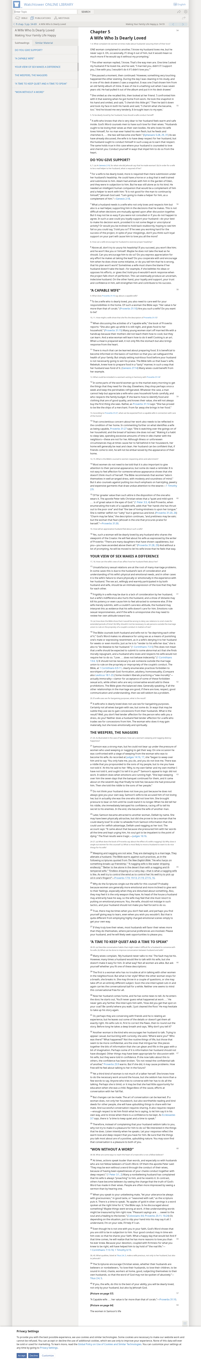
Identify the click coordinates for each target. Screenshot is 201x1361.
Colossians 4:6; (136, 1215)
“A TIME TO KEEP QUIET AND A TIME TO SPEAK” (41, 83)
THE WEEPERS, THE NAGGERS (31, 75)
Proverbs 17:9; (122, 878)
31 (166, 135)
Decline (34, 1355)
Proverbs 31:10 (108, 295)
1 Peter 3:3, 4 (142, 502)
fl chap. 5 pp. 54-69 (26, 24)
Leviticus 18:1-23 (104, 675)
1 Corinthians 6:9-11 (111, 668)
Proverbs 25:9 (111, 1064)
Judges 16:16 (139, 836)
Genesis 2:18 (104, 165)
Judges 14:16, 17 (135, 757)
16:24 (165, 1215)
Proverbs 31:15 (150, 317)
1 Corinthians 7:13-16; (102, 1250)
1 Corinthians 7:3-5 (142, 646)
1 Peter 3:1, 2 (115, 1174)
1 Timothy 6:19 (122, 1250)
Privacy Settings (49, 1347)
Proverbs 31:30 (110, 523)
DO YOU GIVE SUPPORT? (28, 50)
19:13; (133, 878)
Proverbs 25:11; (153, 1215)
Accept (21, 1355)
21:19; (140, 878)
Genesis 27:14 (130, 368)
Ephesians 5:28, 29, (154, 135)
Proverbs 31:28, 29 (148, 545)
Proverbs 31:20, (164, 512)
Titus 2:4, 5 (121, 1255)
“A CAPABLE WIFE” (24, 58)
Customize (48, 1355)
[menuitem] (185, 11)
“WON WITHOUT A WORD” (29, 92)
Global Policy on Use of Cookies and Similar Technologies (109, 1344)
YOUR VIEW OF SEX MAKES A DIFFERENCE (37, 66)
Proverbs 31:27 (111, 413)
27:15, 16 (149, 878)
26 (174, 512)
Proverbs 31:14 (153, 377)
